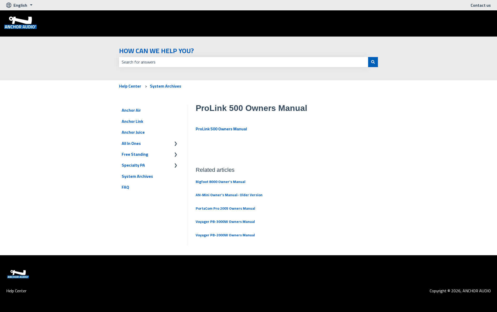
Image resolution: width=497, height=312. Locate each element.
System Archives (165, 86)
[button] (176, 143)
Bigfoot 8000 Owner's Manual (220, 181)
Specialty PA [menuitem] (133, 165)
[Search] (373, 62)
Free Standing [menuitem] (135, 154)
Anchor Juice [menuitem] (133, 132)
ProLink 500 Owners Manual (221, 129)
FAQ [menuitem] (125, 187)
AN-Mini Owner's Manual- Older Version (229, 195)
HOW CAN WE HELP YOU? (156, 51)
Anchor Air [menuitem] (131, 110)
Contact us (481, 5)
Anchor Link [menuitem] (132, 121)
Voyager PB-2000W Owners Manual (225, 235)
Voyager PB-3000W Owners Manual (225, 221)
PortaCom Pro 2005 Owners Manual (225, 208)
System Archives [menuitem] (137, 176)
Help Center (130, 86)
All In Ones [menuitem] (131, 143)
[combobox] (243, 62)
